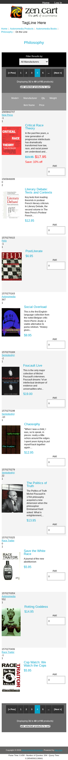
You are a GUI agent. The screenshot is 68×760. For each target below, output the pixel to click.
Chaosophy (32, 424)
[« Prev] (12, 73)
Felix (4, 240)
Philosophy (7, 32)
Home (45, 2)
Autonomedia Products (21, 28)
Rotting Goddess (36, 606)
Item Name (29, 105)
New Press (7, 115)
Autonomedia (8, 296)
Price (41, 105)
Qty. (43, 98)
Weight (53, 98)
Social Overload (35, 307)
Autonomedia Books (46, 28)
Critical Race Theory (34, 126)
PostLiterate (34, 251)
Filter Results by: (34, 56)
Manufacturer (30, 98)
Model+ (15, 98)
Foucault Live (32, 365)
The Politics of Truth (37, 484)
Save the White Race (34, 552)
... (48, 73)
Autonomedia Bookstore (32, 750)
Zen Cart (58, 750)
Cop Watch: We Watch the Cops (35, 663)
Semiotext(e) (8, 355)
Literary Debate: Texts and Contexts (38, 190)
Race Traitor (8, 540)
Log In (58, 2)
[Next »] (58, 73)
